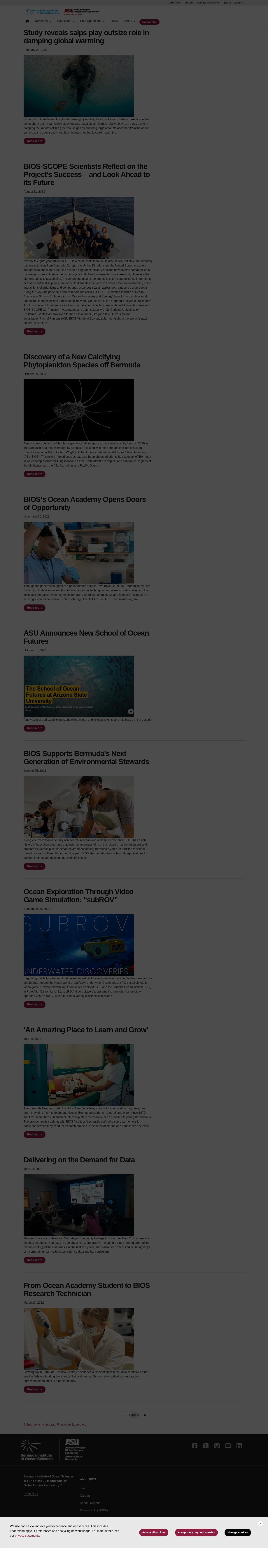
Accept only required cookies (196, 1532)
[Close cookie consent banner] (260, 1523)
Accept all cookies (153, 1532)
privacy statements (27, 1535)
